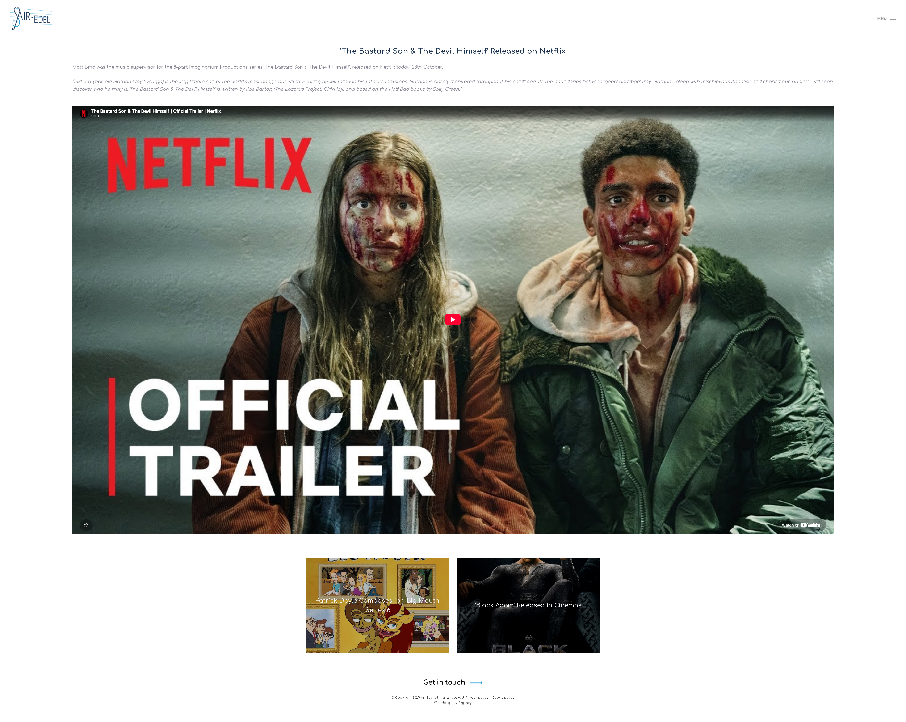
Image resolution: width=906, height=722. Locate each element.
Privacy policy (477, 697)
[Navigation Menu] (886, 18)
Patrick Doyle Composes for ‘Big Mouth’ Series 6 (377, 605)
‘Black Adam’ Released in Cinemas (528, 605)
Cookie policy (503, 697)
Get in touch (444, 682)
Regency (465, 703)
